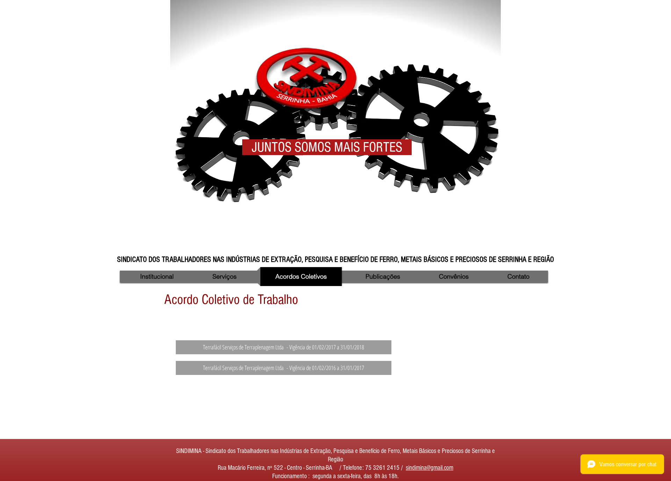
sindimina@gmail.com (429, 468)
